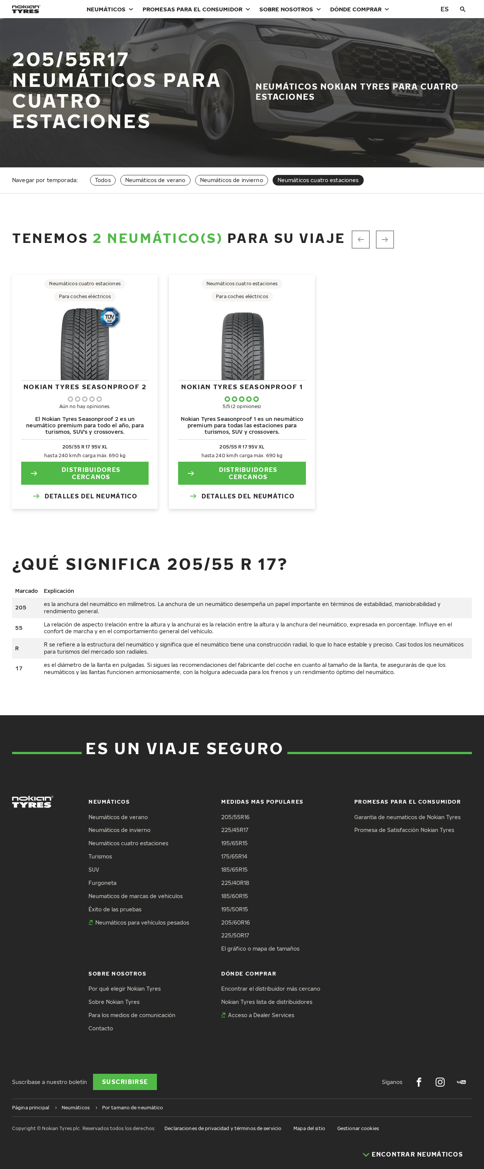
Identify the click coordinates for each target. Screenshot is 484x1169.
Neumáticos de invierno (231, 180)
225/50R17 (235, 935)
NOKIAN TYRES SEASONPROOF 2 (85, 387)
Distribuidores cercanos (91, 473)
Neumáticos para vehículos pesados (142, 922)
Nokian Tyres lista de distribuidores (266, 1002)
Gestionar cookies (358, 1128)
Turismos (100, 856)
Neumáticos (106, 9)
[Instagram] (440, 1082)
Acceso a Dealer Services (261, 1015)
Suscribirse (125, 1082)
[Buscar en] (463, 9)
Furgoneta (102, 883)
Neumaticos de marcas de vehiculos (135, 896)
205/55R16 (235, 817)
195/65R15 (234, 843)
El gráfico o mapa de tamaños (260, 948)
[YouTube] (461, 1082)
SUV (93, 869)
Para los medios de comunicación (131, 1015)
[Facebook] (419, 1082)
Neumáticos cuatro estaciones (128, 843)
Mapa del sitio (309, 1128)
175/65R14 (234, 856)
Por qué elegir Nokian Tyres (124, 988)
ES (445, 9)
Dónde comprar (356, 9)
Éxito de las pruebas (114, 909)
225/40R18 (235, 883)
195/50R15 (234, 909)
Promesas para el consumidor (192, 9)
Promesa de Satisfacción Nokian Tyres (404, 830)
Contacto (100, 1028)
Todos (103, 180)
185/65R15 (234, 869)
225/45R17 (234, 830)
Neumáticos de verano (155, 180)
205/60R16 (235, 922)
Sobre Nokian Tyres (114, 1002)
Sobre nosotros (286, 9)
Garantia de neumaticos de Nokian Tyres (407, 817)
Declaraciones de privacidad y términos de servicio (222, 1128)
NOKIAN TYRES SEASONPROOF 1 (242, 387)
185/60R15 (234, 896)
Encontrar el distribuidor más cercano (270, 988)
